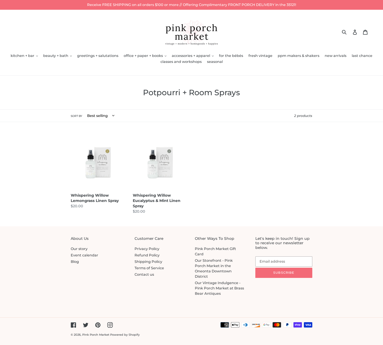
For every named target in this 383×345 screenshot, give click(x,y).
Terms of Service (149, 268)
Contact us (144, 274)
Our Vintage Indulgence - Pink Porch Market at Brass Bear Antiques (219, 288)
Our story (79, 249)
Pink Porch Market (95, 334)
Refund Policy (147, 255)
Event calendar (84, 255)
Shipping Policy (148, 262)
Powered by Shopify (125, 334)
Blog (75, 262)
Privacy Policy (147, 249)
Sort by (76, 116)
